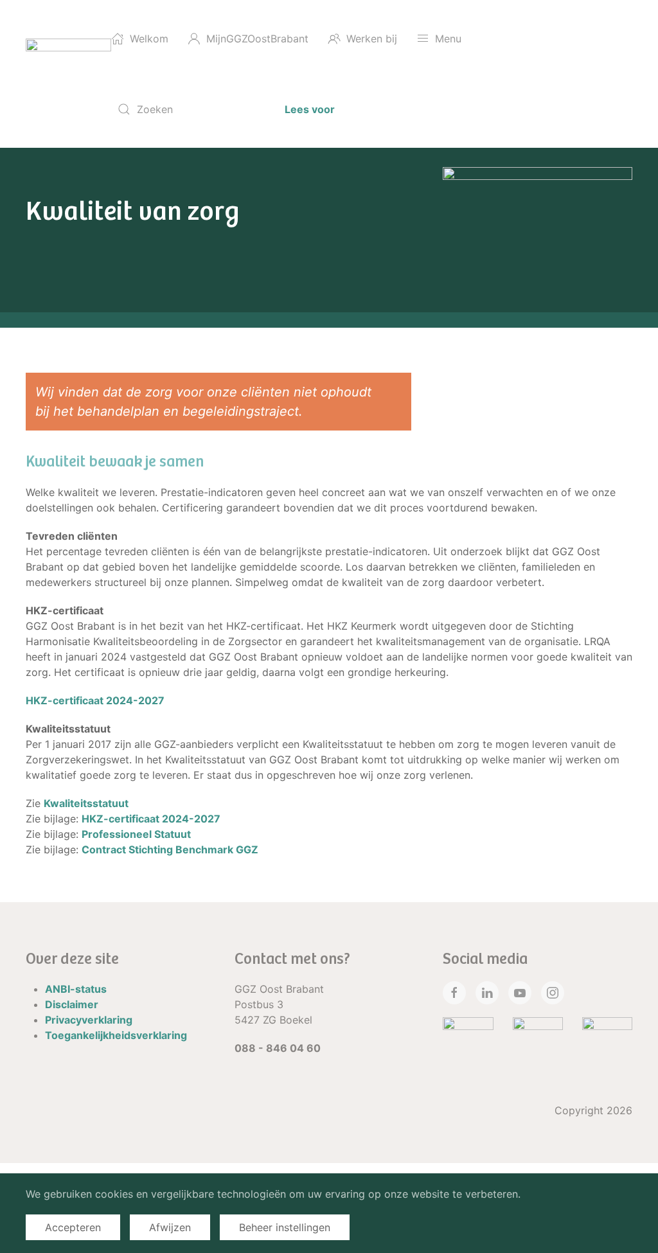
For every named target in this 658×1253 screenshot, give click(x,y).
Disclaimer (71, 1004)
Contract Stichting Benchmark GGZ (170, 849)
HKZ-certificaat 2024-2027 (95, 700)
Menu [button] (448, 38)
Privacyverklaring (88, 1019)
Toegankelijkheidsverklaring (116, 1035)
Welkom (149, 38)
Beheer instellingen (284, 1227)
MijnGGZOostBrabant (257, 38)
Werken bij (371, 38)
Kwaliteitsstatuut (86, 803)
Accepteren (73, 1227)
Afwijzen (170, 1227)
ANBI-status (76, 988)
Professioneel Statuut (136, 834)
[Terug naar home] (68, 74)
